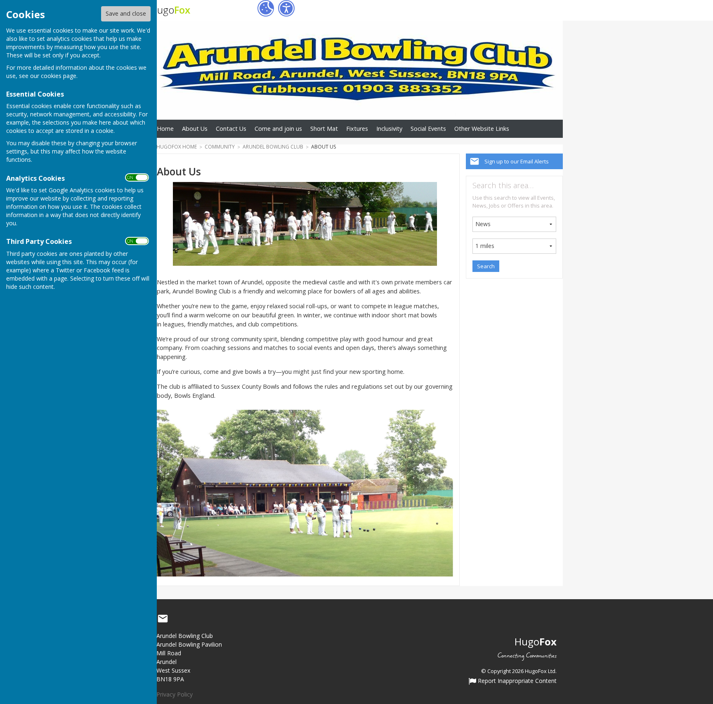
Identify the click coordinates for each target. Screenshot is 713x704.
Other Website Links (481, 128)
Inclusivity (389, 128)
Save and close (126, 13)
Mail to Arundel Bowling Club (162, 618)
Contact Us (231, 128)
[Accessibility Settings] (286, 8)
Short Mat (324, 128)
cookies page (58, 76)
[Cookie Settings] (265, 8)
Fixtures (357, 128)
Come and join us (278, 128)
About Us (195, 128)
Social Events (428, 128)
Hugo (170, 10)
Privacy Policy (174, 694)
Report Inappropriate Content (516, 681)
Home (165, 128)
